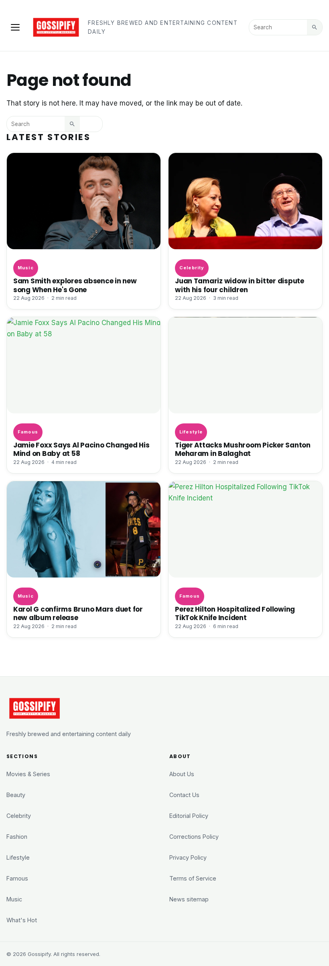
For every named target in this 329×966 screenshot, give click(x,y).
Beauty (15, 794)
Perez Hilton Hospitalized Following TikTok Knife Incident (235, 613)
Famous (28, 432)
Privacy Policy (188, 857)
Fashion (16, 836)
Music (25, 267)
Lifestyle (191, 432)
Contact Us (184, 794)
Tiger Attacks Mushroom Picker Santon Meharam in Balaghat (243, 449)
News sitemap (189, 899)
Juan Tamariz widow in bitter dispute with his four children (239, 285)
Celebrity (191, 267)
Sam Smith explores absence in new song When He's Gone (75, 285)
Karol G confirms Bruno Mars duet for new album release (78, 613)
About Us (181, 774)
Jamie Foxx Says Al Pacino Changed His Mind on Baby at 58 (81, 449)
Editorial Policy (188, 815)
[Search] (314, 27)
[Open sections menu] (15, 27)
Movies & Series (28, 774)
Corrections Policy (194, 836)
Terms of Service (192, 878)
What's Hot (21, 920)
